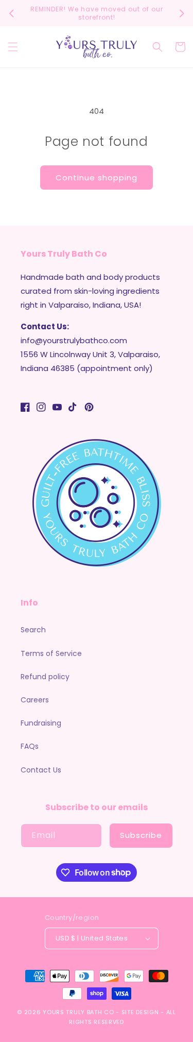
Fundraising (41, 723)
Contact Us (41, 770)
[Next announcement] (181, 13)
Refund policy (45, 676)
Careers (35, 700)
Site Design (140, 1012)
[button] (13, 47)
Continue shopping (96, 177)
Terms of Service (51, 653)
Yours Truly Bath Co (78, 1012)
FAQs (30, 746)
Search (33, 630)
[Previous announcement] (11, 13)
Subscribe (141, 835)
